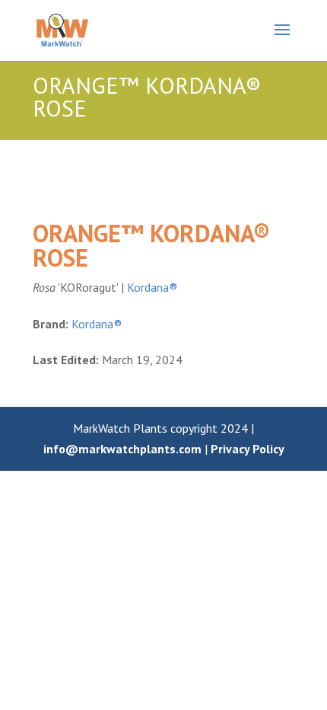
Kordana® (152, 287)
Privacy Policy (247, 448)
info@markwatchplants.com (122, 448)
